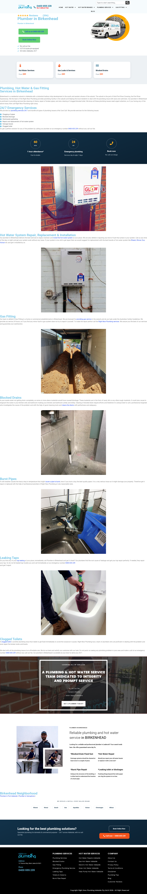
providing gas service (83, 319)
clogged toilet (6, 642)
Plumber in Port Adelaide (8, 796)
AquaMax (76, 807)
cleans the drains (68, 405)
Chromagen (99, 807)
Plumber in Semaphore (27, 796)
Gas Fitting (120, 7)
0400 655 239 (73, 129)
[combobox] (111, 2)
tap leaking (21, 560)
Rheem (133, 240)
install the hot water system (63, 238)
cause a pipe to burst (52, 482)
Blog (93, 11)
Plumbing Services (104, 7)
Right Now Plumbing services (108, 321)
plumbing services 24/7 (19, 111)
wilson (111, 807)
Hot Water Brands (85, 7)
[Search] (128, 2)
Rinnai (139, 240)
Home (61, 7)
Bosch (56, 807)
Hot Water (69, 7)
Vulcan (2, 243)
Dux (143, 240)
